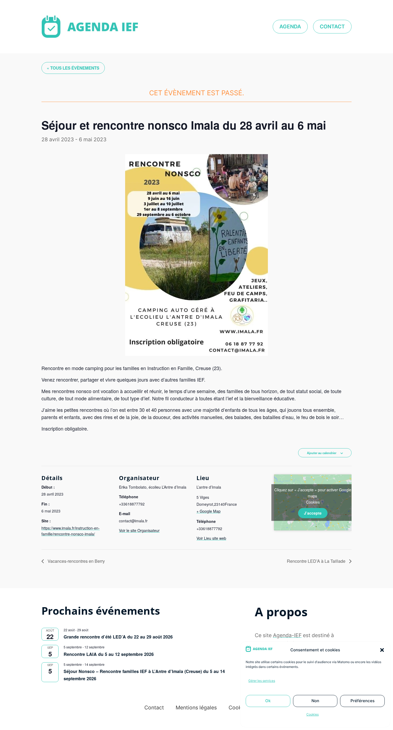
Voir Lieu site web (211, 538)
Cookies (312, 714)
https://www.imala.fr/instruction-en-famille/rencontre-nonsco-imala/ (70, 531)
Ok (268, 700)
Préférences (362, 700)
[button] (382, 650)
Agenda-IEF (287, 635)
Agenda (290, 26)
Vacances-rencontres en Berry (76, 561)
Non (315, 700)
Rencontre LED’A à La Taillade (316, 561)
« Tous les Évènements (73, 68)
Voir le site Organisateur (139, 530)
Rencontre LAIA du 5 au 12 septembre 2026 (109, 654)
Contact (332, 26)
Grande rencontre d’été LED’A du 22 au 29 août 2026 (118, 637)
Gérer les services (261, 681)
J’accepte (313, 513)
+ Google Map (208, 511)
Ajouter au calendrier (321, 453)
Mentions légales (196, 707)
